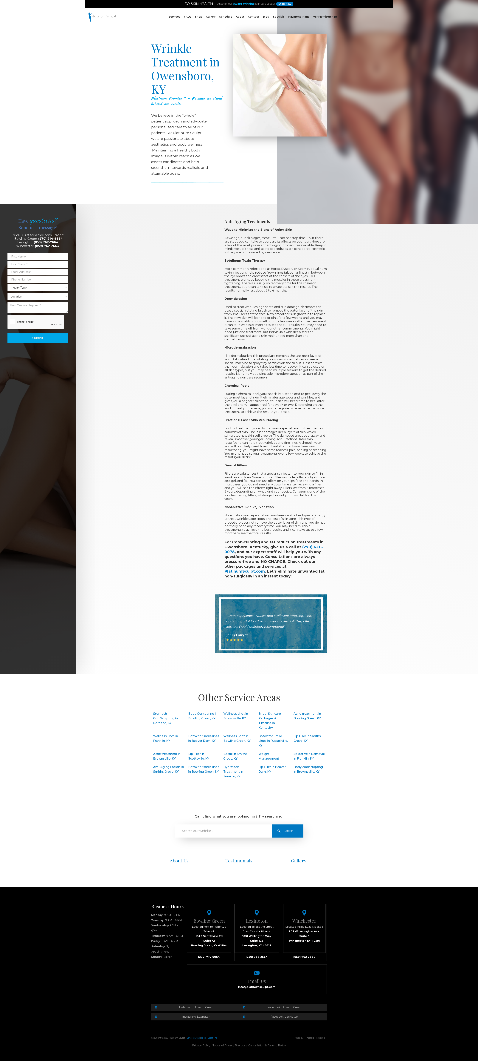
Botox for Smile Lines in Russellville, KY (273, 740)
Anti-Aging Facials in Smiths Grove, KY (168, 769)
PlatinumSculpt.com (244, 571)
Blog (266, 16)
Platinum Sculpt (177, 1038)
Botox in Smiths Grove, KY (235, 756)
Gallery (210, 16)
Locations (212, 1038)
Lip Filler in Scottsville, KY (198, 756)
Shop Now (284, 3)
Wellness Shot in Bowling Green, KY (237, 738)
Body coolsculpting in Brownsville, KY (308, 769)
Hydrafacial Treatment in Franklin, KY (233, 771)
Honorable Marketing (314, 1038)
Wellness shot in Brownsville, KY (235, 716)
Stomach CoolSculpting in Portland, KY (165, 718)
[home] (102, 17)
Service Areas (193, 1038)
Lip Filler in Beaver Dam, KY (272, 769)
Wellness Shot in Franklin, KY (165, 738)
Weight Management (268, 756)
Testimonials (239, 860)
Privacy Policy (201, 1045)
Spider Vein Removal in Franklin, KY (309, 756)
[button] (174, 17)
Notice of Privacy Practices (229, 1045)
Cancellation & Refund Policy (267, 1045)
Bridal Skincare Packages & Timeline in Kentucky (269, 720)
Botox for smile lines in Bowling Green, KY (203, 769)
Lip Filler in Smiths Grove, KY (307, 738)
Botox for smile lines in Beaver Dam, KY (203, 738)
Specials (279, 16)
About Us (179, 860)
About (240, 16)
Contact (253, 16)
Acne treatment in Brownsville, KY (167, 756)
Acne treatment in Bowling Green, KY (307, 716)
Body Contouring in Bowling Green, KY (203, 716)
